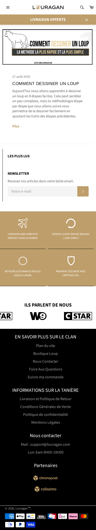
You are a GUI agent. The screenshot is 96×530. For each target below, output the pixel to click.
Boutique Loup (45, 353)
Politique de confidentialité (45, 414)
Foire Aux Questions (45, 369)
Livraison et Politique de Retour (46, 399)
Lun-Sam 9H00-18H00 (46, 452)
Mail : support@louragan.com (45, 444)
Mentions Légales (45, 422)
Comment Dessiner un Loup (45, 83)
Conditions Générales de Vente (45, 406)
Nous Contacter (45, 361)
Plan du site (45, 345)
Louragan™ (23, 508)
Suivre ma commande (46, 377)
